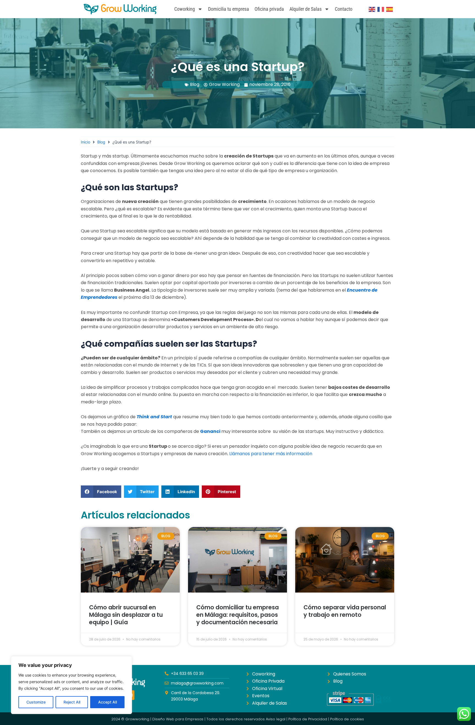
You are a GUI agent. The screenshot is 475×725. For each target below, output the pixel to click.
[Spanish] (389, 9)
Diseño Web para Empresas (177, 719)
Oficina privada (269, 9)
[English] (372, 9)
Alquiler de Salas (305, 9)
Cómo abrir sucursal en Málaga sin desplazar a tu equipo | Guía (126, 614)
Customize (36, 702)
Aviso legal (275, 719)
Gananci (210, 431)
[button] (101, 491)
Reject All (71, 702)
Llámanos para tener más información (270, 453)
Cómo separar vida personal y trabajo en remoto (344, 611)
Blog (194, 84)
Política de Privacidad (307, 719)
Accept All (107, 702)
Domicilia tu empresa (228, 9)
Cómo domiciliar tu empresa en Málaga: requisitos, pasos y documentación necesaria (237, 614)
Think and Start (154, 417)
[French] (381, 9)
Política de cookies (347, 719)
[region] (71, 685)
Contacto (343, 9)
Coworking (184, 9)
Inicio (85, 142)
